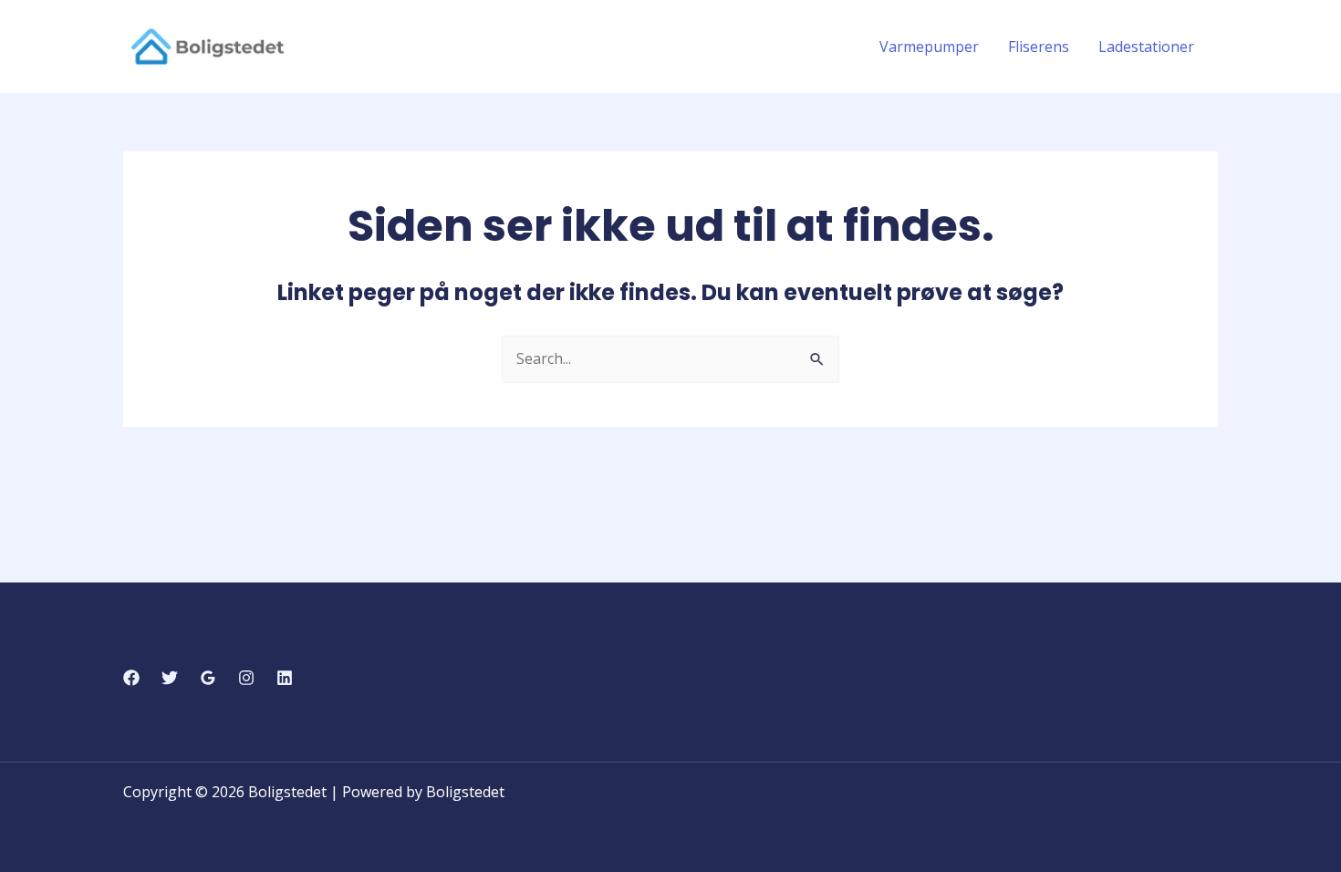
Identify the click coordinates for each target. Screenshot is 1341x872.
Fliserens (1038, 46)
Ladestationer (1146, 46)
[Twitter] (169, 678)
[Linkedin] (284, 678)
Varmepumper (929, 46)
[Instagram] (246, 678)
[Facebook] (131, 678)
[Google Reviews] (208, 678)
